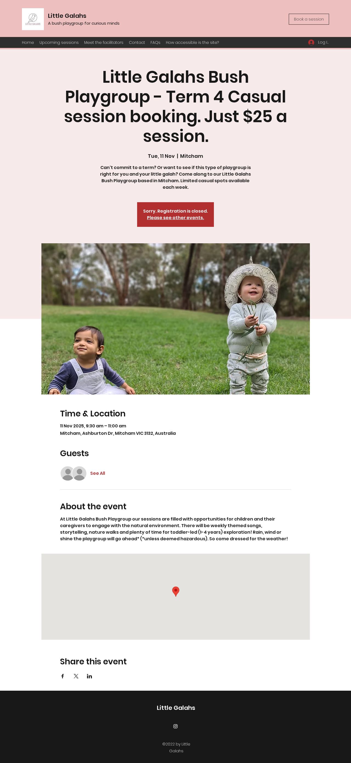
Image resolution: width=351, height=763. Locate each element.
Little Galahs (67, 16)
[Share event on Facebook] (62, 676)
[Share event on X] (76, 676)
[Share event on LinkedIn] (89, 676)
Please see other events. (175, 218)
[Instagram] (175, 726)
